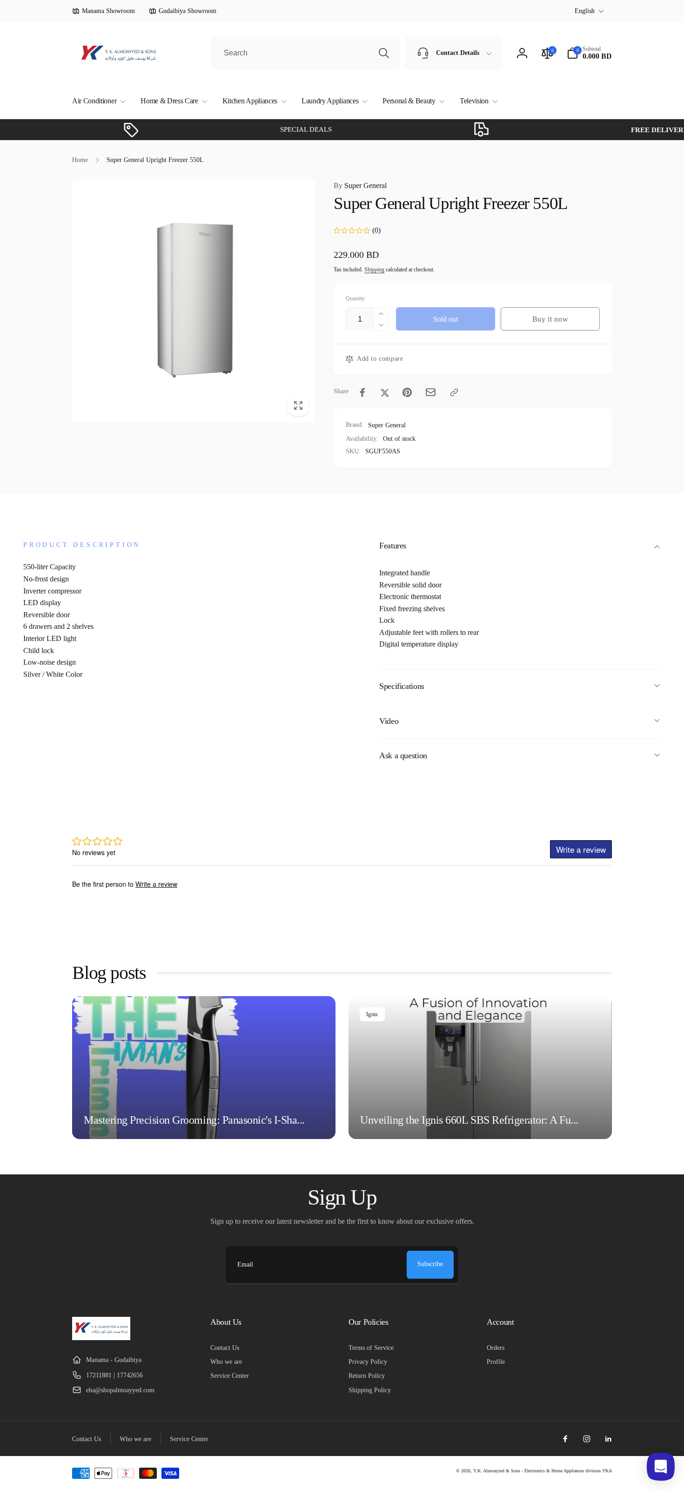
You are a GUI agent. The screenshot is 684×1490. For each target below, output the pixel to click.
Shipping (374, 269)
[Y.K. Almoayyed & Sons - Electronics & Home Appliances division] (101, 1338)
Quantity (355, 299)
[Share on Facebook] (362, 392)
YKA (607, 1470)
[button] (97, 101)
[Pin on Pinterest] (407, 392)
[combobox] (305, 53)
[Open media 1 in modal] (193, 301)
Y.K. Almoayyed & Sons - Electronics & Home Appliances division (537, 1470)
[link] (103, 11)
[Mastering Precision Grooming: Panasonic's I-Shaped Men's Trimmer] (203, 1067)
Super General (360, 185)
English (585, 10)
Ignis (372, 1014)
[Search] (384, 53)
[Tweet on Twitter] (384, 392)
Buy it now (550, 319)
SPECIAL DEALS (276, 129)
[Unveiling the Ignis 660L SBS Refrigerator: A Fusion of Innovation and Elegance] (480, 1067)
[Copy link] (454, 392)
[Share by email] (430, 392)
